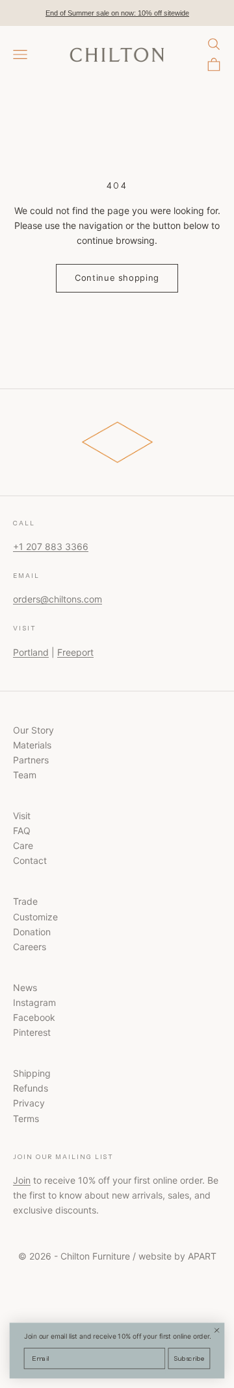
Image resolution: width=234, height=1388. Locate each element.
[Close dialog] (216, 1330)
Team (24, 774)
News (25, 987)
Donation (32, 931)
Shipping (32, 1073)
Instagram (34, 1002)
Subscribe (189, 1358)
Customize (35, 916)
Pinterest (32, 1032)
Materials (32, 744)
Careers (29, 946)
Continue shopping (117, 277)
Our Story (33, 730)
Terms (26, 1118)
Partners (31, 759)
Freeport (75, 652)
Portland (31, 652)
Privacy (29, 1102)
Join (22, 1180)
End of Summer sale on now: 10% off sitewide (117, 13)
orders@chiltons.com (57, 598)
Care (23, 845)
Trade (25, 901)
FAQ (22, 830)
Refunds (30, 1088)
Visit (22, 815)
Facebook (34, 1017)
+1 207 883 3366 (50, 546)
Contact (30, 860)
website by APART (177, 1256)
